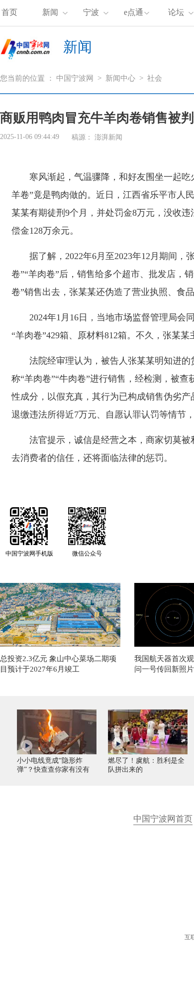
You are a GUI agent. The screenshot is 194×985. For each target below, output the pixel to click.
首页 (9, 12)
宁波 (91, 12)
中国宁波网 (75, 78)
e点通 (133, 12)
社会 (154, 78)
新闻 (50, 12)
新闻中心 (120, 78)
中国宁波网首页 (163, 819)
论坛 (176, 12)
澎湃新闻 (108, 137)
